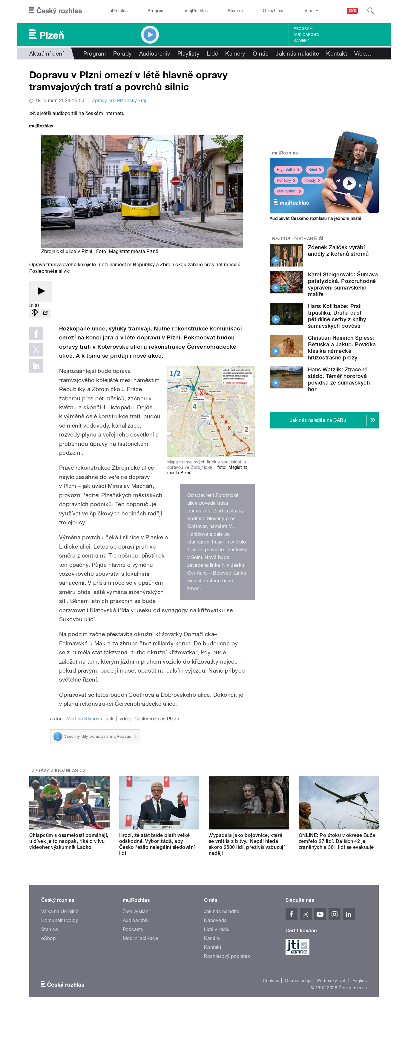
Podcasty (133, 929)
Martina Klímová (84, 719)
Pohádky (284, 180)
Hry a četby (286, 170)
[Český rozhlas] (55, 11)
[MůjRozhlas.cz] (41, 126)
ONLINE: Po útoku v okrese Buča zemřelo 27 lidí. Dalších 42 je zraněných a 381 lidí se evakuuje (337, 841)
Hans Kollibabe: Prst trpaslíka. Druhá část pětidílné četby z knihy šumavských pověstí (337, 316)
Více (362, 53)
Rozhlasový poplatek (227, 956)
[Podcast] (34, 313)
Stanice (235, 10)
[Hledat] (371, 11)
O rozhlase (274, 10)
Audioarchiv (306, 35)
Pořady (122, 53)
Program (156, 10)
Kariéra (212, 938)
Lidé (212, 53)
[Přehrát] (40, 291)
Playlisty (188, 53)
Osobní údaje (298, 980)
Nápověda (215, 920)
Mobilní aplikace (140, 938)
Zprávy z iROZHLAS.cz (59, 770)
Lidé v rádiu (217, 929)
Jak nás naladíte (297, 53)
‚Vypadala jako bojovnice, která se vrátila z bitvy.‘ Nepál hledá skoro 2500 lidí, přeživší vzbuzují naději (247, 844)
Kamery (301, 41)
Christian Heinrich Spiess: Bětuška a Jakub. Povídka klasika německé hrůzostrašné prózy (342, 348)
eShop (48, 938)
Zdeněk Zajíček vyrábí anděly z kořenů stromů (338, 250)
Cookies (271, 980)
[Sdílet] (45, 313)
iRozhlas (119, 10)
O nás (261, 53)
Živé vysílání (287, 191)
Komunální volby (59, 920)
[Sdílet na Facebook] (36, 333)
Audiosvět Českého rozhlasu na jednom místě (315, 218)
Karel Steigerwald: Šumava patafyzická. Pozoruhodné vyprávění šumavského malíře (343, 284)
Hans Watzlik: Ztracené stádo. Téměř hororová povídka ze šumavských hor (339, 379)
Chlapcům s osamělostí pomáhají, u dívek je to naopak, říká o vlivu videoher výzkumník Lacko (68, 841)
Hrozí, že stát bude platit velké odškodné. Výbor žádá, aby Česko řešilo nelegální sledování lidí (157, 844)
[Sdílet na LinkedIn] (36, 366)
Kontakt (336, 53)
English (359, 980)
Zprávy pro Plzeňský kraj (119, 100)
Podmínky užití (331, 980)
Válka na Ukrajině (60, 911)
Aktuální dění (46, 53)
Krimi (313, 170)
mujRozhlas (196, 10)
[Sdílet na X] (36, 349)
